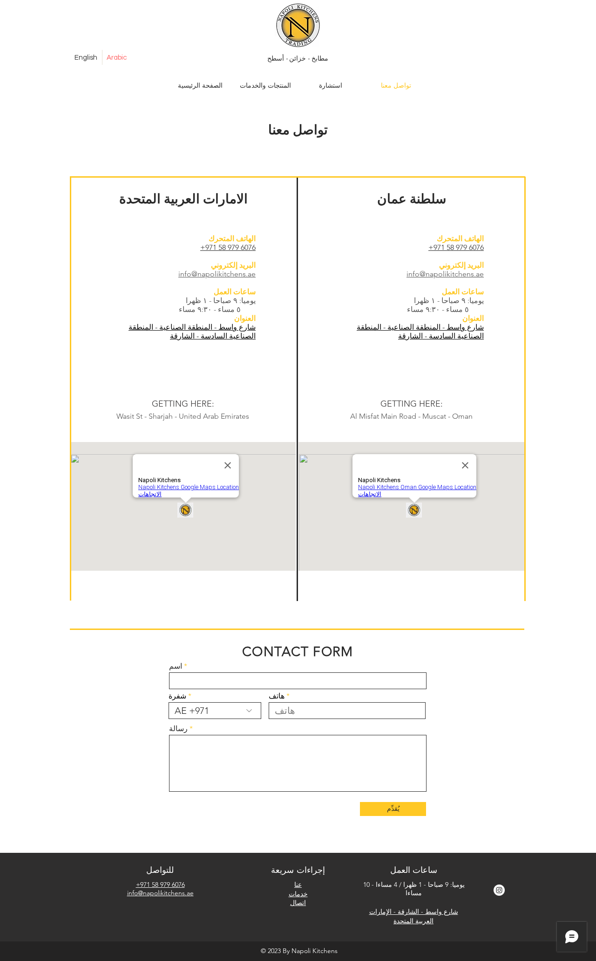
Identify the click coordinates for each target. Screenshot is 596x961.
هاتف (276, 696)
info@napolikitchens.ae (160, 893)
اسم (175, 666)
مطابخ (319, 58)
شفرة (177, 696)
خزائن (297, 58)
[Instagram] (499, 890)
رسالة (178, 729)
